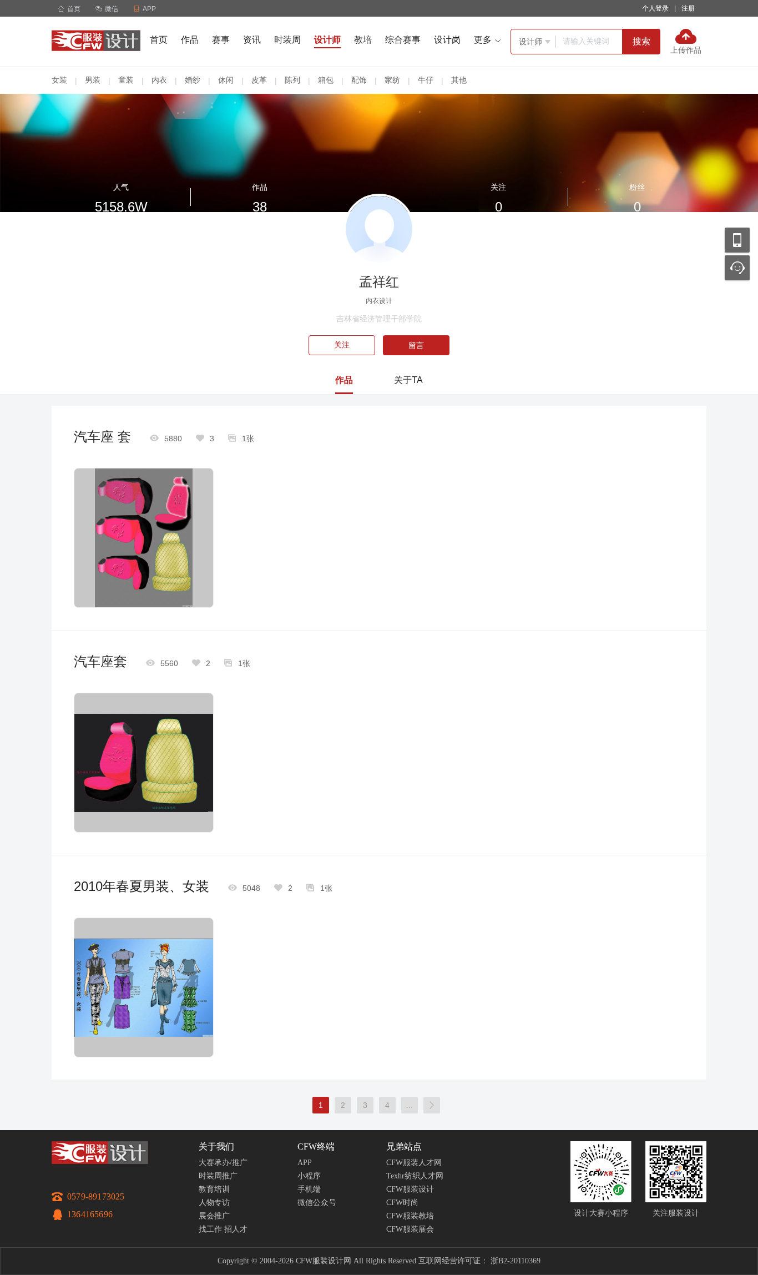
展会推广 (214, 1216)
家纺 (392, 79)
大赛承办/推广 (223, 1162)
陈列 (292, 79)
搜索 (641, 41)
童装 (126, 79)
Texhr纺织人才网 (414, 1176)
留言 (416, 345)
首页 (69, 9)
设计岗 (447, 39)
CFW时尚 (402, 1202)
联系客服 (737, 267)
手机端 (309, 1189)
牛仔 (425, 79)
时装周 (287, 39)
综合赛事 (403, 39)
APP (304, 1162)
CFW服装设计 (410, 1189)
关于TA (408, 380)
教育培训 (214, 1189)
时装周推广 (218, 1176)
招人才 (235, 1229)
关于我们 (216, 1146)
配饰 (359, 79)
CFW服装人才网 (414, 1162)
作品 (190, 39)
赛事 (221, 39)
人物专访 (214, 1202)
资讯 (252, 39)
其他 (459, 79)
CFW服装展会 (410, 1229)
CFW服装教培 (410, 1216)
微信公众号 (316, 1202)
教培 (363, 39)
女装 (59, 79)
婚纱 (192, 79)
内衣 (159, 79)
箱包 (325, 79)
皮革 (259, 79)
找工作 (210, 1229)
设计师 (327, 39)
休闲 (226, 79)
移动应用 (737, 240)
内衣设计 (379, 301)
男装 (92, 79)
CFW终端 (316, 1146)
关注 (342, 345)
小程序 (309, 1176)
